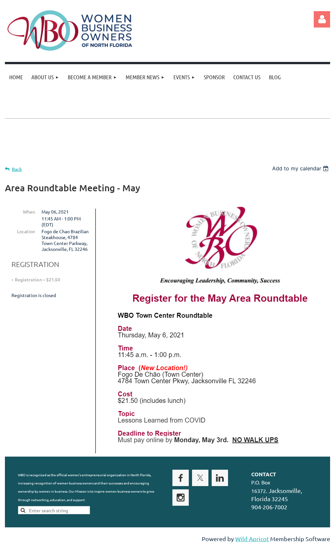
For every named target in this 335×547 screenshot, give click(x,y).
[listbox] (301, 168)
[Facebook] (180, 478)
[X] (200, 478)
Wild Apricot (252, 538)
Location (26, 231)
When (29, 212)
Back (17, 169)
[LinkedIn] (220, 478)
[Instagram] (180, 497)
